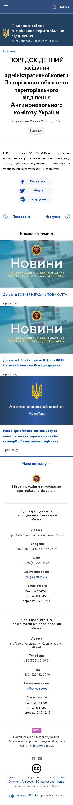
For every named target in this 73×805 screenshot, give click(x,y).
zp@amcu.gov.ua (36, 577)
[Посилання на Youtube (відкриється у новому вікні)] (40, 758)
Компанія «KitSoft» (27, 795)
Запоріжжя (36, 130)
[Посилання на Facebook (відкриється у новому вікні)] (33, 758)
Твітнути (37, 190)
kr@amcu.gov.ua (36, 688)
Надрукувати (37, 199)
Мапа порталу (34, 464)
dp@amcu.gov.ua (43, 746)
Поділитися (37, 181)
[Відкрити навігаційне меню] (6, 7)
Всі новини (9, 51)
